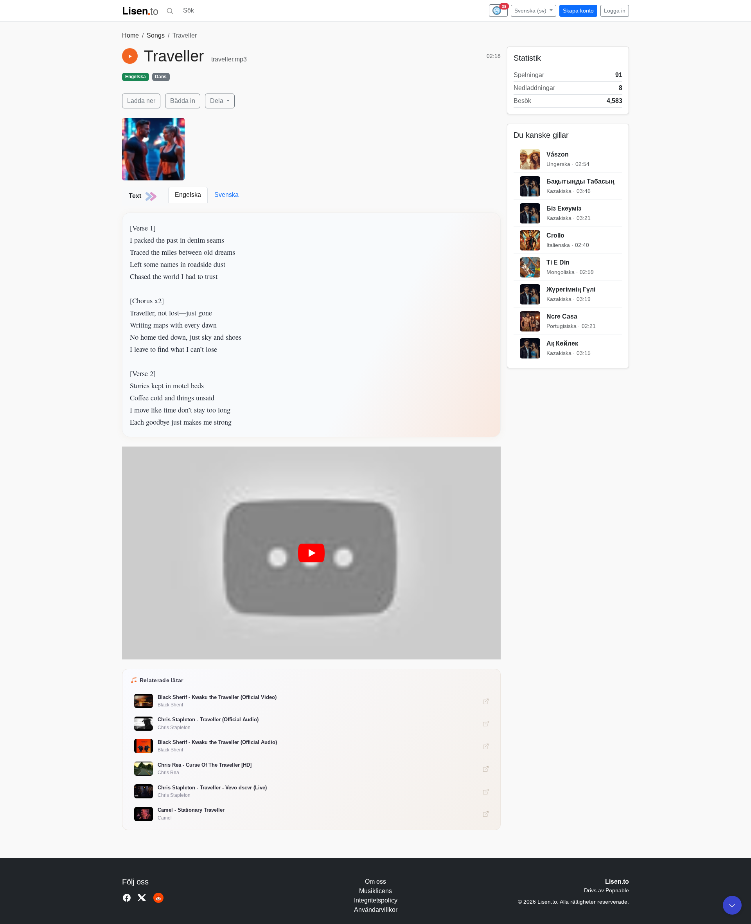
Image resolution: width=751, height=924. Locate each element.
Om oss (375, 881)
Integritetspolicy (375, 900)
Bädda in (182, 100)
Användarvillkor (375, 909)
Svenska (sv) (531, 10)
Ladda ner (141, 100)
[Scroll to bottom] (732, 905)
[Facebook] (126, 898)
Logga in (614, 10)
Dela (217, 100)
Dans (161, 76)
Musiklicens (375, 891)
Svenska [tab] (226, 194)
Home (130, 35)
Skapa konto (578, 10)
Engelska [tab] (188, 194)
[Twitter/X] (142, 898)
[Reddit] (158, 898)
